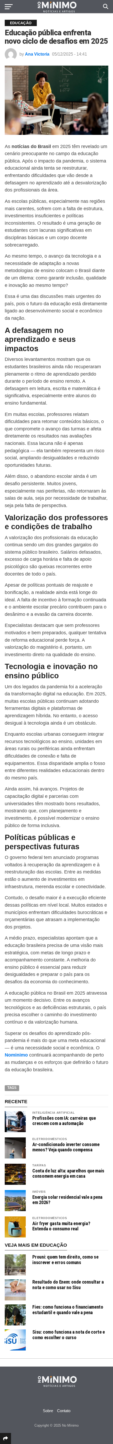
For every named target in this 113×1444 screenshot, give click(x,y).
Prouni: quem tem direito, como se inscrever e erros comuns (65, 1259)
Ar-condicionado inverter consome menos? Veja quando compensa (65, 1147)
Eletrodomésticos (49, 1139)
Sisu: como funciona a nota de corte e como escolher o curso (68, 1334)
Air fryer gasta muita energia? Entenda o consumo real (61, 1226)
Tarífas (39, 1165)
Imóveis (39, 1191)
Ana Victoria (37, 54)
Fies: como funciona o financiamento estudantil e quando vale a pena (67, 1309)
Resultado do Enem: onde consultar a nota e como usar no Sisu (68, 1284)
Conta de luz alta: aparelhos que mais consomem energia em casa (68, 1173)
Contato (63, 1410)
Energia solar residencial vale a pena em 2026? (67, 1200)
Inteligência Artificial (53, 1112)
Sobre (48, 1410)
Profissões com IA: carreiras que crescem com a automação (64, 1121)
